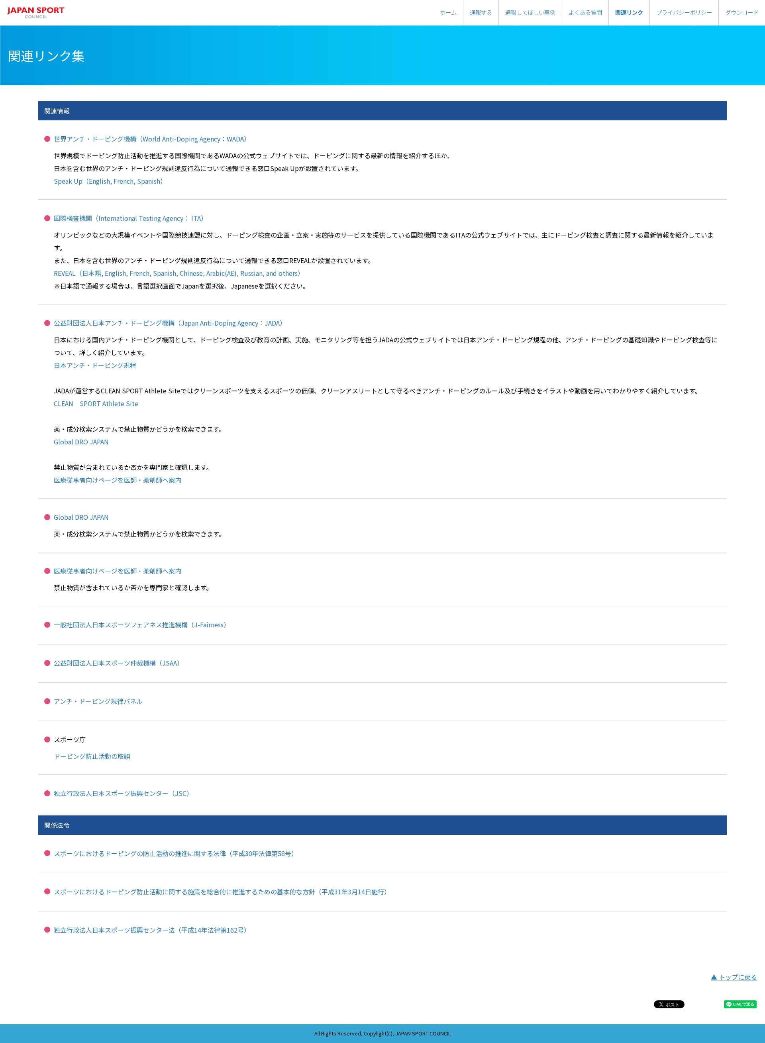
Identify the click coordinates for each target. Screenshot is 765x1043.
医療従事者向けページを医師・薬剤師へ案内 (117, 480)
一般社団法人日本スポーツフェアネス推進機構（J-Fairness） (142, 624)
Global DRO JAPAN (81, 441)
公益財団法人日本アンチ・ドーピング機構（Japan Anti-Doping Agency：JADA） (170, 323)
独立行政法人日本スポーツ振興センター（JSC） (123, 793)
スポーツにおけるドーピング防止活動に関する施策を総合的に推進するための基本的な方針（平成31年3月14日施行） (222, 891)
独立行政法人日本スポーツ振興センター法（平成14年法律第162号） (152, 930)
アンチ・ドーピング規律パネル (98, 701)
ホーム (448, 12)
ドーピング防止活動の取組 (92, 756)
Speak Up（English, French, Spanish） (110, 181)
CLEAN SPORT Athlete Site (96, 403)
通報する (481, 12)
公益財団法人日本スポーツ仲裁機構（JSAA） (118, 663)
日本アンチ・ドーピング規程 (95, 365)
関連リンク (629, 12)
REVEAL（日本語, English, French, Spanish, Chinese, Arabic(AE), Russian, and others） (179, 273)
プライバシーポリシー (684, 12)
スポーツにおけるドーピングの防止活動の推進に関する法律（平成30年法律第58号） (176, 853)
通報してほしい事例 (530, 12)
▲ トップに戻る (734, 976)
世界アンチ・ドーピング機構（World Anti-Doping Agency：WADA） (152, 138)
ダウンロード (742, 12)
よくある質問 (585, 12)
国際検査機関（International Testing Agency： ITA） (130, 218)
